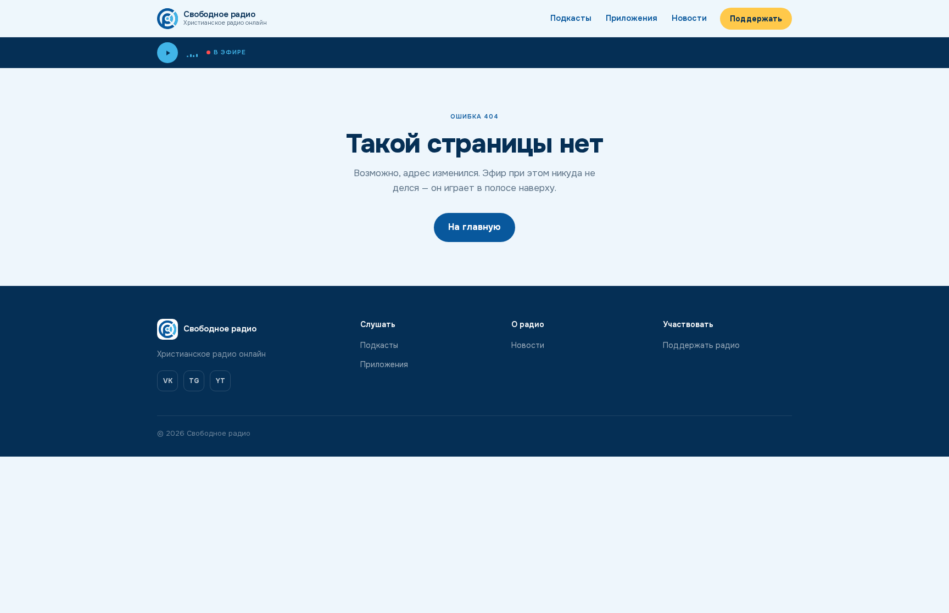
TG (194, 380)
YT (220, 380)
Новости (689, 18)
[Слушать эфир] (167, 52)
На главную (474, 227)
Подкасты (570, 18)
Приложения (631, 18)
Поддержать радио (701, 345)
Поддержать (756, 19)
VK (167, 380)
